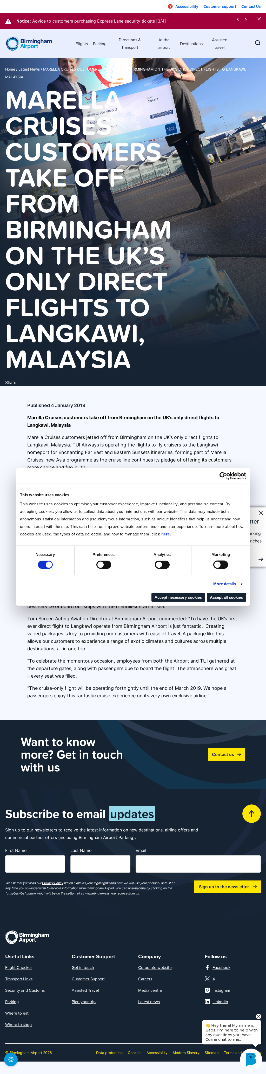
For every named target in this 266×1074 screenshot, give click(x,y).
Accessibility (157, 1052)
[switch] (103, 565)
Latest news (149, 1001)
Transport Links (18, 979)
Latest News (29, 69)
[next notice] (245, 19)
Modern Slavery (186, 1052)
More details (224, 584)
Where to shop (18, 1024)
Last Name (80, 850)
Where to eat (17, 1013)
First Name (15, 850)
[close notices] (259, 19)
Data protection (109, 1052)
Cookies (134, 1052)
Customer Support (88, 979)
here (165, 534)
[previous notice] (238, 19)
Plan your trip (84, 1001)
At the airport (164, 43)
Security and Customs (25, 990)
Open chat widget (3, 1062)
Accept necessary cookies (178, 597)
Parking (100, 43)
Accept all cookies (226, 597)
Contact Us (251, 6)
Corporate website (155, 967)
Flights (82, 43)
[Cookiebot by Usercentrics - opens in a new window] (223, 476)
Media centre (150, 990)
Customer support (219, 6)
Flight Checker (18, 967)
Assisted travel (219, 43)
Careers (145, 979)
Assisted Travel (85, 990)
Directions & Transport (130, 43)
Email (141, 850)
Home (10, 69)
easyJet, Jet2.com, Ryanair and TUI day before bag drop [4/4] (93, 21)
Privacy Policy (52, 883)
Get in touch (83, 967)
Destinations (191, 43)
